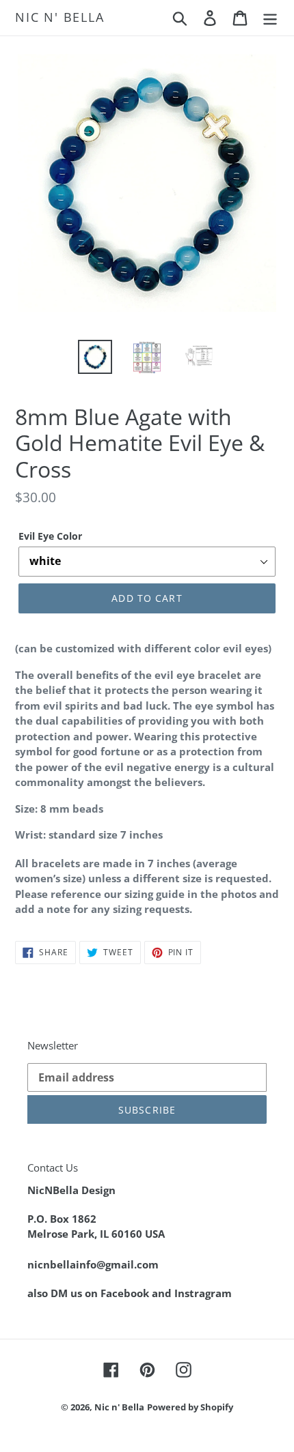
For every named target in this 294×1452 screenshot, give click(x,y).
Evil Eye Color (50, 535)
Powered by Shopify (190, 1407)
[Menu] (270, 17)
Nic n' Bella (60, 17)
